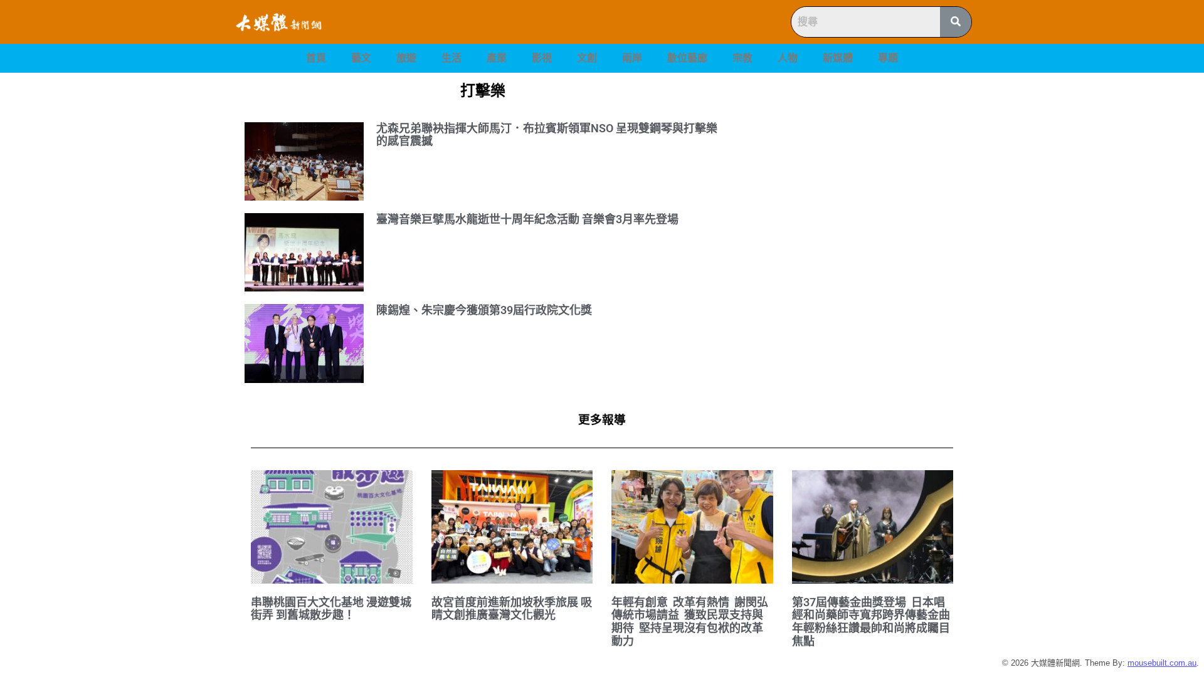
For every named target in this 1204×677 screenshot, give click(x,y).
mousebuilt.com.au (1161, 663)
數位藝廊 (687, 58)
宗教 (742, 58)
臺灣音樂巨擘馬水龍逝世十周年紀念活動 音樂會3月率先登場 (527, 219)
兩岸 (632, 58)
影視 (542, 58)
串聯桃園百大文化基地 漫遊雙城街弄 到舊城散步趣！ (331, 609)
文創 (587, 58)
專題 (888, 58)
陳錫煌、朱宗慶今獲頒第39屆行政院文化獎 (484, 310)
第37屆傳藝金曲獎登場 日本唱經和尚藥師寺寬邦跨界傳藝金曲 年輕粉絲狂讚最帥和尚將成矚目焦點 (872, 622)
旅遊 (406, 58)
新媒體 (838, 58)
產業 (497, 58)
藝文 (361, 58)
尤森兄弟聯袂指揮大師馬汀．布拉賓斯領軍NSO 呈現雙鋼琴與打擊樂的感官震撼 (546, 135)
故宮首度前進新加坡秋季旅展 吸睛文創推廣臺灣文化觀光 (511, 609)
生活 (451, 58)
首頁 (316, 58)
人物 (788, 58)
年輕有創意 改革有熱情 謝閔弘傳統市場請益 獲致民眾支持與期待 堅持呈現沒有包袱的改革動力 (689, 622)
